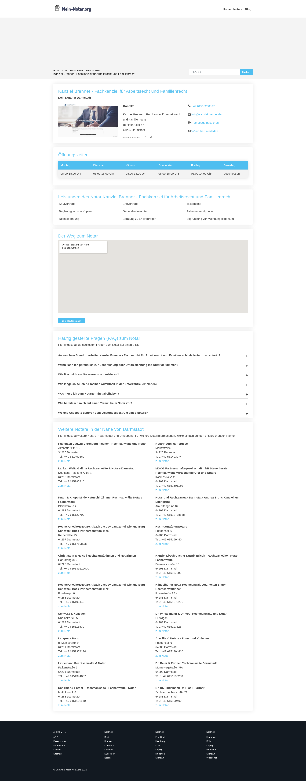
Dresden (108, 749)
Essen (107, 757)
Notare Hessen (76, 70)
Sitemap (57, 753)
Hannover (211, 737)
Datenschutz (59, 741)
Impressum (59, 745)
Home (227, 9)
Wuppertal (211, 757)
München (160, 753)
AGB (55, 737)
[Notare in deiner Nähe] (73, 8)
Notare (237, 9)
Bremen (108, 741)
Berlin (107, 737)
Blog (248, 9)
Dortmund (109, 745)
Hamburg (160, 741)
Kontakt (57, 749)
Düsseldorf (109, 753)
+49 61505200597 (203, 106)
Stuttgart (159, 757)
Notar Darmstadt (93, 70)
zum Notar (64, 461)
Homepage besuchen (205, 122)
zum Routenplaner (71, 321)
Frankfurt (160, 737)
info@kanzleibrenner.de (206, 114)
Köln (157, 745)
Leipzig (159, 749)
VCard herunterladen (204, 131)
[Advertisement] (153, 45)
